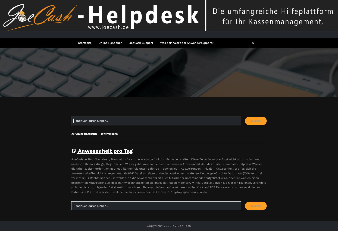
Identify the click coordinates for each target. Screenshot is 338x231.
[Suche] (253, 43)
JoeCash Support (141, 43)
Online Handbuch (110, 43)
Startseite (85, 43)
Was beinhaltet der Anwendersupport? (187, 43)
